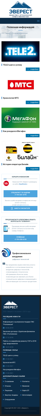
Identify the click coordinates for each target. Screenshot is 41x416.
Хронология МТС (11, 98)
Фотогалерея (27, 395)
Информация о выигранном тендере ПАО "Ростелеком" (18, 323)
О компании (9, 381)
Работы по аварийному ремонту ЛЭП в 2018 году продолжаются (19, 342)
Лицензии (8, 390)
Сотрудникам (10, 399)
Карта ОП (25, 390)
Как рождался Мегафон (14, 131)
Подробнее (34, 69)
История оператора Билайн (15, 164)
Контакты (26, 381)
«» (23, 184)
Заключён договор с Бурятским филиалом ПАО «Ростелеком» (19, 333)
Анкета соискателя (22, 208)
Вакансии (25, 386)
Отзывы (8, 386)
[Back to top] (35, 410)
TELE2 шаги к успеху (12, 65)
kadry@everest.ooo (23, 205)
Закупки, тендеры (11, 395)
